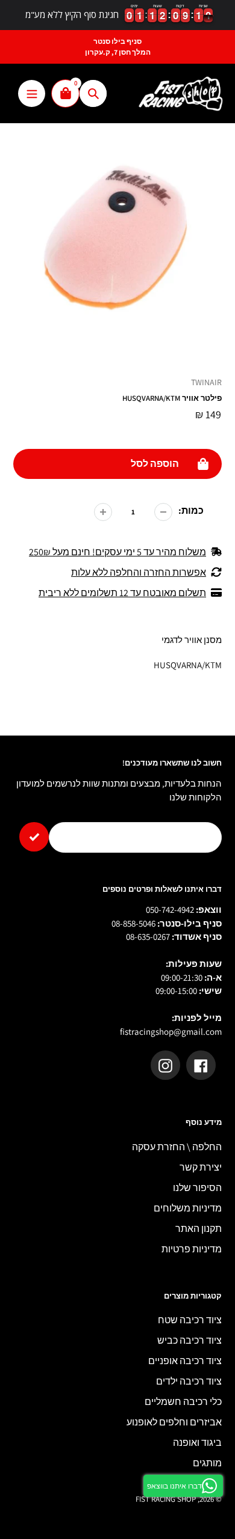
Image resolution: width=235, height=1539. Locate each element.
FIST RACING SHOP (166, 1499)
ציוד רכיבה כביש (189, 1340)
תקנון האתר (198, 1228)
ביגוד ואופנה (197, 1442)
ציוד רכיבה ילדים (189, 1381)
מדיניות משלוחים (188, 1208)
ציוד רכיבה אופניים (185, 1361)
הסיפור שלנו (197, 1187)
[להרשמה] (34, 837)
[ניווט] (31, 93)
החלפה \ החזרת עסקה (177, 1147)
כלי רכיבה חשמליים (183, 1401)
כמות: (191, 510)
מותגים (207, 1463)
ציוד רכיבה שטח (190, 1320)
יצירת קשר (201, 1167)
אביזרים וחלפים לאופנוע (174, 1422)
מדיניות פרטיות (191, 1249)
